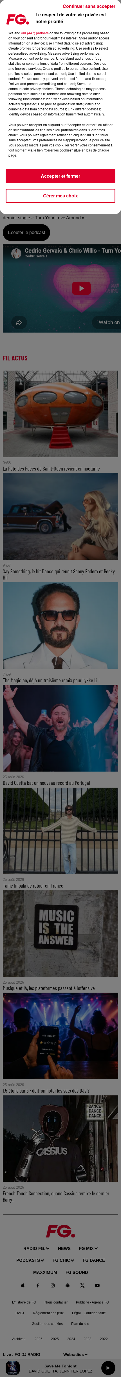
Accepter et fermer (60, 176)
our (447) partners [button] (35, 32)
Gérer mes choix (60, 195)
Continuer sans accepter (89, 6)
